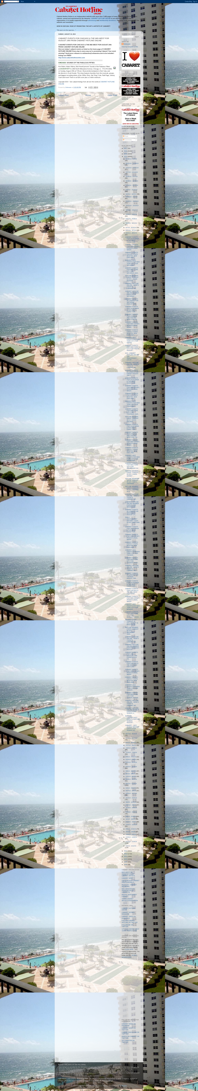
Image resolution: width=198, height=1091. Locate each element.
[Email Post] (85, 87)
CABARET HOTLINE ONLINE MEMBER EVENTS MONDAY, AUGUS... (132, 647)
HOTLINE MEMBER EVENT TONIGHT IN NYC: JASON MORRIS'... (131, 278)
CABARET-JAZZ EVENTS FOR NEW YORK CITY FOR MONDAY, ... (132, 606)
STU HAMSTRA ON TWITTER (128, 1041)
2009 (126, 862)
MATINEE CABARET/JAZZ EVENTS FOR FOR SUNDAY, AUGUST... (132, 719)
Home (88, 95)
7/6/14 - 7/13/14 (131, 757)
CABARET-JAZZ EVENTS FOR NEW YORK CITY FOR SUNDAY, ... (132, 687)
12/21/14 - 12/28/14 (132, 163)
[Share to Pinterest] (97, 87)
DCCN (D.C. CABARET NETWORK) (129, 885)
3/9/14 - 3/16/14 (131, 816)
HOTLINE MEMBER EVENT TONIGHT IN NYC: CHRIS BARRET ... (131, 473)
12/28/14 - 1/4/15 (131, 159)
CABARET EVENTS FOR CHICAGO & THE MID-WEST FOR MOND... (131, 591)
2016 (126, 151)
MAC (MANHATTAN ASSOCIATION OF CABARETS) (128, 890)
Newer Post (63, 95)
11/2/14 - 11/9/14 (131, 194)
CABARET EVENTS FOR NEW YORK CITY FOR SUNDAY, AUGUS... (132, 695)
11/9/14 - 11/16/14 (131, 190)
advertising (92, 20)
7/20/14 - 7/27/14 (131, 748)
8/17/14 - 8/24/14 (131, 734)
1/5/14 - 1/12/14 (131, 846)
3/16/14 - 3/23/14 (131, 812)
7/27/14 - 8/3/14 (131, 745)
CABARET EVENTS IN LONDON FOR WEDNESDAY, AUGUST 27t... (131, 512)
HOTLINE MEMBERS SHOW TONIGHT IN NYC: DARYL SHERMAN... (132, 481)
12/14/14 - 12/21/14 (132, 168)
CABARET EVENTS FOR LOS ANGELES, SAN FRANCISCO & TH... (131, 656)
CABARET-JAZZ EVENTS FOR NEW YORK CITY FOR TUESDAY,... (132, 552)
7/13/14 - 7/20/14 (131, 752)
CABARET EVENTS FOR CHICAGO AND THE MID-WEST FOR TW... (131, 435)
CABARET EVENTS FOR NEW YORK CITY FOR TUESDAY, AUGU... (132, 560)
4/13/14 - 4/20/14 (131, 798)
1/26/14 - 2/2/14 (131, 834)
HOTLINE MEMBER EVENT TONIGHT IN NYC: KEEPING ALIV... (132, 489)
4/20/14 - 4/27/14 (131, 793)
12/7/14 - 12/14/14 (132, 172)
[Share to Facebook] (95, 87)
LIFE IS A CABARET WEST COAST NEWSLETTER (130, 929)
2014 (126, 156)
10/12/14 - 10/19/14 (132, 205)
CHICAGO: (62, 63)
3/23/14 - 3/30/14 (131, 807)
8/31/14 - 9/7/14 (131, 230)
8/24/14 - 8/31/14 (131, 233)
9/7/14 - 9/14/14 (131, 227)
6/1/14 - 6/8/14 (131, 774)
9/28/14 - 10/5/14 (131, 214)
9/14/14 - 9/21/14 (131, 223)
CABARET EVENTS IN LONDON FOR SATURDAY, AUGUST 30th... (131, 301)
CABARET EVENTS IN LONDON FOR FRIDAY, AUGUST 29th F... (131, 373)
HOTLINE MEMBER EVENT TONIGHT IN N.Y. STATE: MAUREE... (131, 419)
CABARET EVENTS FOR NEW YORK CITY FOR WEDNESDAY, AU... (132, 465)
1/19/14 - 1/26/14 (131, 837)
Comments (128, 140)
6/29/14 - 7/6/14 (131, 759)
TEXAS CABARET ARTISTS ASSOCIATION (130, 899)
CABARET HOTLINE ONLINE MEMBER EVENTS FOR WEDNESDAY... (132, 504)
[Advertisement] (131, 969)
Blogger (124, 1086)
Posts (126, 136)
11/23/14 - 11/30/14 (132, 181)
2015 (126, 154)
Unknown (127, 44)
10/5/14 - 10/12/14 (132, 210)
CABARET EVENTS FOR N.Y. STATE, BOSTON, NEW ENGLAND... (131, 255)
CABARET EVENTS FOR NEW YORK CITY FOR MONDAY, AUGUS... (132, 614)
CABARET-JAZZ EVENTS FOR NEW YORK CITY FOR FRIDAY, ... (132, 340)
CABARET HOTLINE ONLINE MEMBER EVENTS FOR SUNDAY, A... (132, 710)
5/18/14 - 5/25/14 (131, 779)
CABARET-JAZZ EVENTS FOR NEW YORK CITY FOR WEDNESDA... (132, 458)
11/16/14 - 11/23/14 (132, 185)
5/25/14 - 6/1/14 (131, 776)
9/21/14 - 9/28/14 (131, 219)
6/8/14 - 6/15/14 (131, 771)
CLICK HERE (129, 949)
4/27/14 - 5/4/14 (131, 790)
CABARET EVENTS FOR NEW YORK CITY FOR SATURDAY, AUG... (132, 270)
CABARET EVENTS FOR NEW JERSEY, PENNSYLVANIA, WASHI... (132, 247)
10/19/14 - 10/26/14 (132, 201)
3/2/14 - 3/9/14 (131, 819)
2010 (126, 859)
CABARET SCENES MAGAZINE (128, 913)
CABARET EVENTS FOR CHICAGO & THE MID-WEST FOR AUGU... (131, 664)
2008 (126, 864)
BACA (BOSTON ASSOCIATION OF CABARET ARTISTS (128, 874)
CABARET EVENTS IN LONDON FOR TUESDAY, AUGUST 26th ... (131, 576)
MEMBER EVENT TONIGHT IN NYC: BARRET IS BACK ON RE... (131, 622)
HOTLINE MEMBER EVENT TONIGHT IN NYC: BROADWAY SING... (131, 631)
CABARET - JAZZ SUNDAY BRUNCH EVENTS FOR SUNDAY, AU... (132, 728)
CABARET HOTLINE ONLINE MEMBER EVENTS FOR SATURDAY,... (132, 294)
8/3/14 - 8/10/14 (131, 742)
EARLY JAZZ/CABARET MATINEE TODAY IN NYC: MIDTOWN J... (132, 521)
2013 (126, 851)
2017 (126, 148)
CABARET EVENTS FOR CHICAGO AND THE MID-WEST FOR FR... (131, 317)
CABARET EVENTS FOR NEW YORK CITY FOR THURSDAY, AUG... (132, 411)
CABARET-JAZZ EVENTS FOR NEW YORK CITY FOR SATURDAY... (132, 262)
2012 (126, 854)
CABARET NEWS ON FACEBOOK (129, 1024)
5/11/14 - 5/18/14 (131, 783)
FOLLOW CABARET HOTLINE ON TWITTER (129, 921)
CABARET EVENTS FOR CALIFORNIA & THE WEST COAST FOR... (132, 239)
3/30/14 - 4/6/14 (131, 805)
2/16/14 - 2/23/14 (131, 824)
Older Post (112, 95)
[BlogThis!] (91, 87)
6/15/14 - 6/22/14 (131, 766)
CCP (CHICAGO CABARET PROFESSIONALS (130, 881)
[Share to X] (93, 87)
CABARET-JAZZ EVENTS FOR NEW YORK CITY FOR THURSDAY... (132, 404)
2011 (125, 856)
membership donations (108, 20)
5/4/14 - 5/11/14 (131, 788)
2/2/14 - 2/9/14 (131, 832)
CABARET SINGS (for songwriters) (129, 917)
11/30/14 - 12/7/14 (131, 176)
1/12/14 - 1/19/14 (131, 841)
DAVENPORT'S (65, 69)
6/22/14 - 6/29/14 (131, 762)
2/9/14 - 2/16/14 (131, 829)
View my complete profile (130, 47)
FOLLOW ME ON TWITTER (127, 925)
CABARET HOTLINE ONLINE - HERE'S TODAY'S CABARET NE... (132, 286)
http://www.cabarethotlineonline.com (71, 58)
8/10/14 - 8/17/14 (131, 738)
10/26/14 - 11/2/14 (131, 197)
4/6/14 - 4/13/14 (131, 802)
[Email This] (89, 87)
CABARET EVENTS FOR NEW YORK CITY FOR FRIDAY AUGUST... (132, 348)
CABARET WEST (127, 878)
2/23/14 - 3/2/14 (131, 822)
